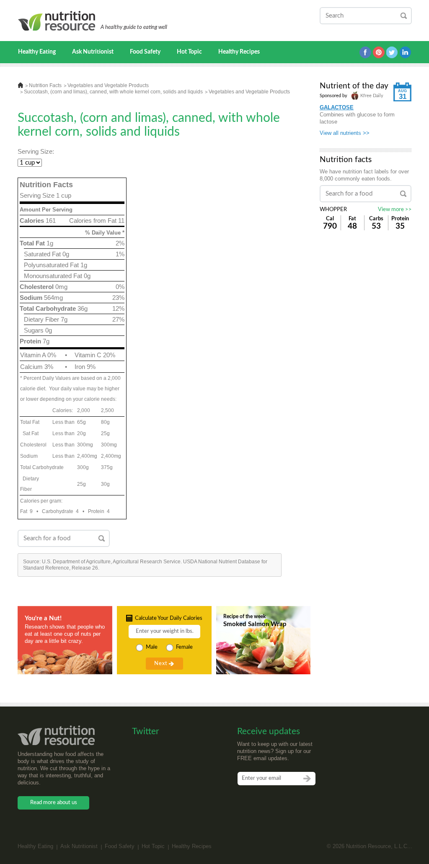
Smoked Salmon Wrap (255, 624)
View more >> (395, 209)
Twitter (392, 52)
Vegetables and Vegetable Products (108, 85)
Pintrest (379, 52)
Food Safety (145, 52)
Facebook (365, 52)
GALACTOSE (337, 107)
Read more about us (53, 802)
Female (184, 647)
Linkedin (405, 52)
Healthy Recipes (239, 52)
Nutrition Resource (57, 21)
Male (152, 647)
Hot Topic (189, 52)
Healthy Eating (37, 52)
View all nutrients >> (345, 133)
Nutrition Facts (45, 85)
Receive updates (268, 731)
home (20, 85)
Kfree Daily (371, 95)
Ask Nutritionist (93, 52)
